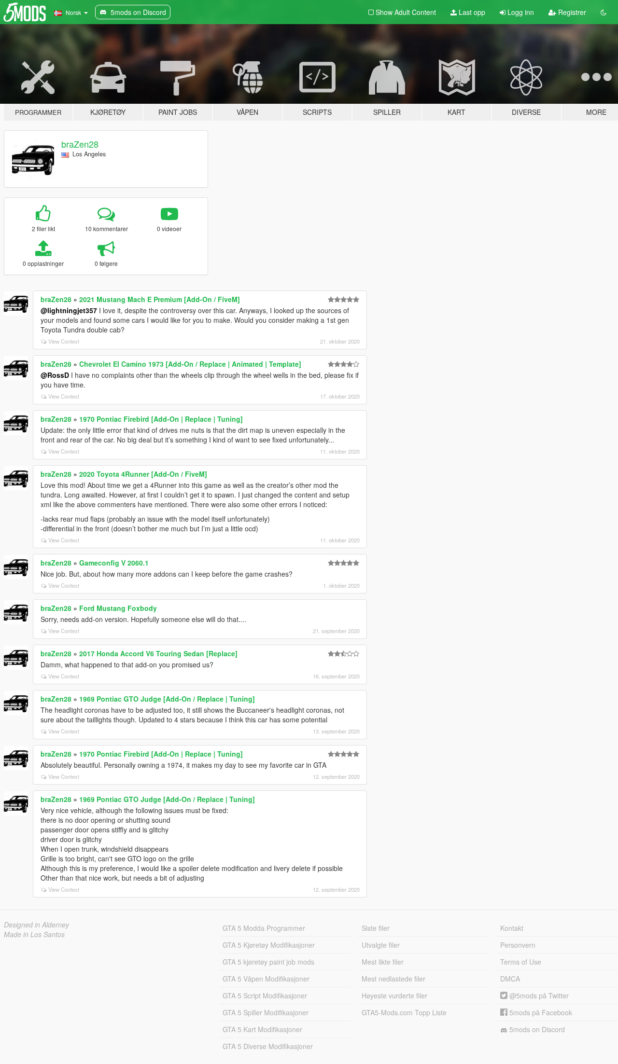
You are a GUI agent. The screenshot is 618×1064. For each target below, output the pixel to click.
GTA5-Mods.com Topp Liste (404, 1012)
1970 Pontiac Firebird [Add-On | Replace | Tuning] (161, 419)
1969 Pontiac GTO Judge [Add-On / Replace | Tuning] (167, 699)
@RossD (55, 375)
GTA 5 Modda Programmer (264, 928)
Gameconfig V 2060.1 (114, 562)
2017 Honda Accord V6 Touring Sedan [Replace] (158, 653)
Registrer (571, 12)
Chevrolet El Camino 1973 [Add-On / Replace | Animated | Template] (190, 364)
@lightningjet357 (69, 310)
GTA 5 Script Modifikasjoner (265, 995)
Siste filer (376, 928)
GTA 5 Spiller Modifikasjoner (266, 1012)
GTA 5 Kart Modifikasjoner (262, 1029)
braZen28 (79, 144)
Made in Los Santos (34, 934)
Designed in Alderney (36, 924)
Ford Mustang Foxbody (118, 608)
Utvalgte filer (381, 945)
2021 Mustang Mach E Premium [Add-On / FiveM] (159, 299)
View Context (63, 341)
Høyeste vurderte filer (394, 995)
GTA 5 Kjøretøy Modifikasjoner (269, 945)
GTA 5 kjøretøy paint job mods (268, 962)
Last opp (471, 12)
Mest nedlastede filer (393, 978)
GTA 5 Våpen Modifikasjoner (266, 978)
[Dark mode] (603, 12)
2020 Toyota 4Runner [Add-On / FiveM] (143, 474)
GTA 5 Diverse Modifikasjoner (268, 1046)
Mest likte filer (383, 962)
